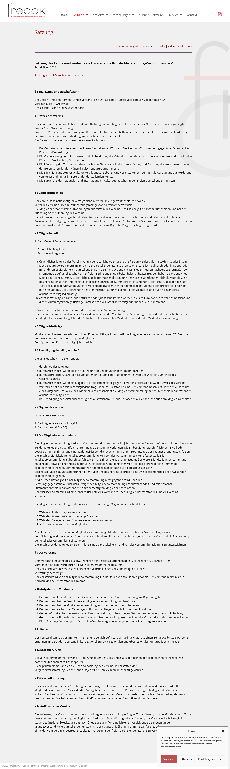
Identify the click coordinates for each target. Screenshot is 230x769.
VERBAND (123, 46)
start (64, 15)
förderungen (121, 15)
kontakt (194, 15)
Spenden (160, 46)
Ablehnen (187, 759)
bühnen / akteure (151, 15)
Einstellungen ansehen (210, 759)
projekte (98, 15)
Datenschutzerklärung (52, 765)
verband (78, 15)
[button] (223, 731)
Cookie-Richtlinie (30, 765)
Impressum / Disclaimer (78, 765)
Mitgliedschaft (137, 46)
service (173, 15)
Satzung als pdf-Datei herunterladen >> (59, 75)
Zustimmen (169, 759)
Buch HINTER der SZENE (180, 46)
